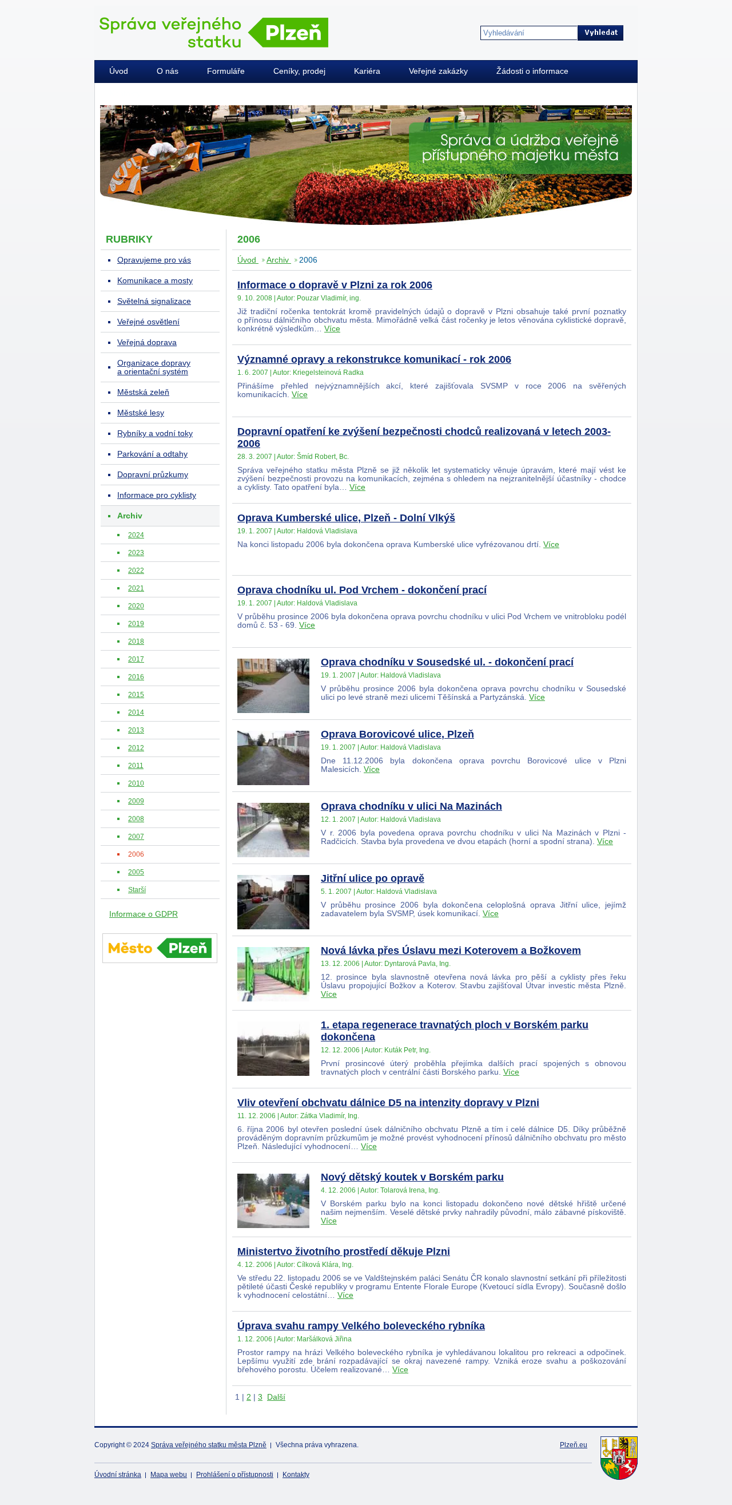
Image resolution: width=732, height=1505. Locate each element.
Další (276, 1397)
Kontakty (296, 1475)
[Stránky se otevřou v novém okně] (160, 965)
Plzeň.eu (573, 1445)
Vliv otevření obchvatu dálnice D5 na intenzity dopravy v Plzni (388, 1102)
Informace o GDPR (143, 914)
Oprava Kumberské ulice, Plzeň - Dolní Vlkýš (346, 518)
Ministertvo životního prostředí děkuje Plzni (343, 1251)
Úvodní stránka (117, 1475)
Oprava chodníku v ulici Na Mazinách (411, 806)
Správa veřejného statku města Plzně (208, 1445)
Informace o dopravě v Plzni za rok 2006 (334, 285)
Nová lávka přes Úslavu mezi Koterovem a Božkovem (451, 950)
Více (332, 328)
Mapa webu (168, 1475)
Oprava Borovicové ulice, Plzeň (397, 734)
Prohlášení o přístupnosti (234, 1475)
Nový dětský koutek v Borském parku (412, 1177)
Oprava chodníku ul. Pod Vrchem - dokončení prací (362, 590)
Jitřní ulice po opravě (372, 878)
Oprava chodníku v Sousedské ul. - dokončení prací (447, 662)
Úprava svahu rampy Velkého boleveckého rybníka (361, 1326)
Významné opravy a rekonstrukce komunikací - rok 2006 (374, 359)
